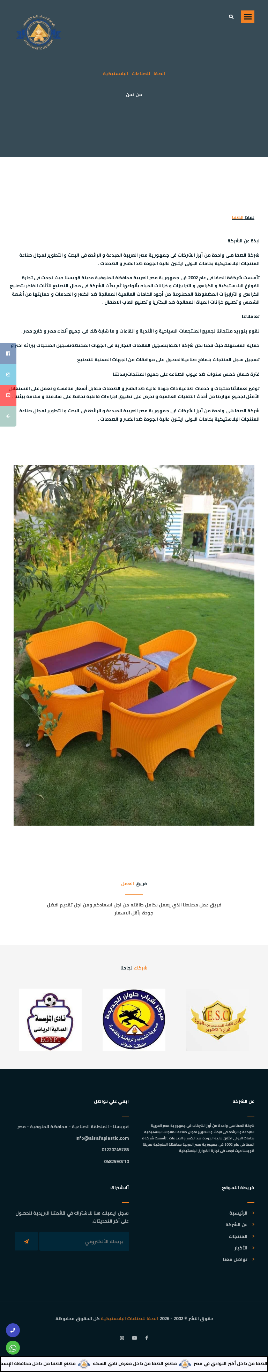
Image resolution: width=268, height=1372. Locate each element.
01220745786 (115, 1149)
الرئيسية (238, 1213)
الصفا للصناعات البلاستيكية (129, 1318)
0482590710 (116, 1161)
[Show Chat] (12, 1347)
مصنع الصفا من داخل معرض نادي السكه (157, 1363)
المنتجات (238, 1236)
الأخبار (240, 1248)
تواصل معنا (235, 1259)
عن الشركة (236, 1224)
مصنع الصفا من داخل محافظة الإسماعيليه (54, 1363)
